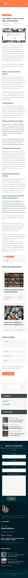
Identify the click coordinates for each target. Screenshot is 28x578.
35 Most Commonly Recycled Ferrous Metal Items (17, 434)
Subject (14, 467)
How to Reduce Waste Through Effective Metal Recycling (16, 427)
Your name (14, 453)
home (8, 256)
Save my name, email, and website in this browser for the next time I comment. (12, 367)
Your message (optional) (14, 474)
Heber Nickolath (18, 330)
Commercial (6, 401)
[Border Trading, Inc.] (5, 3)
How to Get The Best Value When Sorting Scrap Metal (16, 420)
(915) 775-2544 (6, 535)
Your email (14, 460)
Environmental (7, 15)
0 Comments (16, 23)
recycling (12, 256)
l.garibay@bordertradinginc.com (9, 531)
